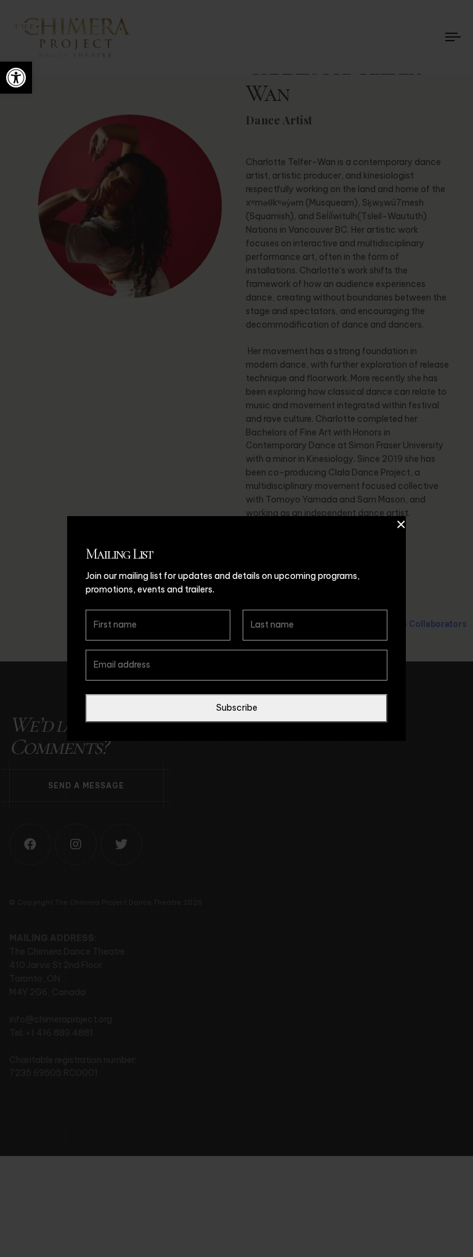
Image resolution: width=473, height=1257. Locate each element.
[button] (16, 78)
